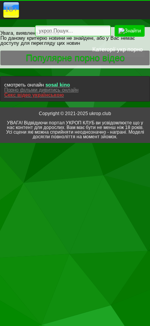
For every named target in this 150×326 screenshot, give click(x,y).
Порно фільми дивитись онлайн (41, 90)
